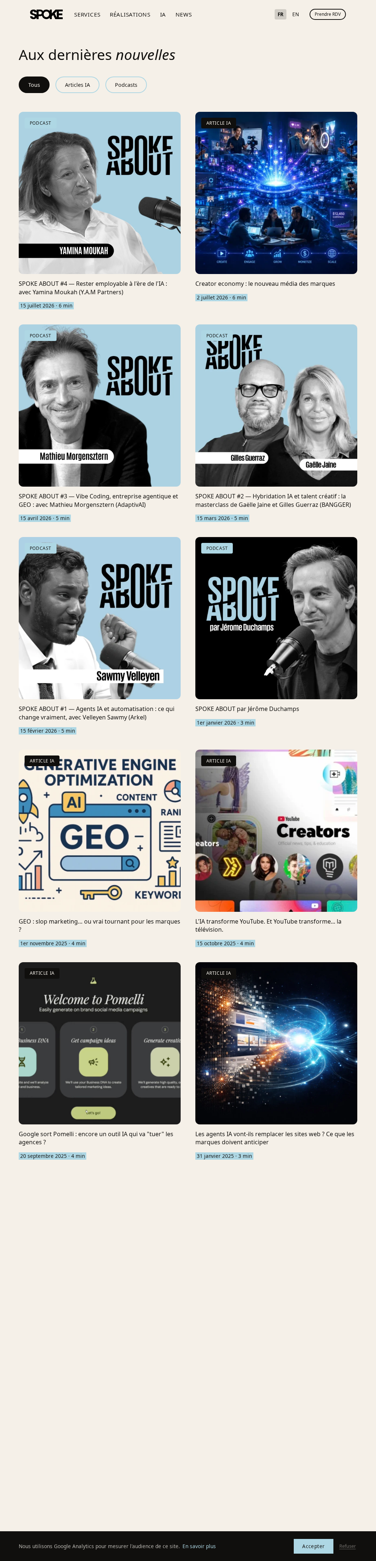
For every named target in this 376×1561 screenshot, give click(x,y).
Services (87, 14)
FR (280, 14)
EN (295, 14)
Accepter (313, 1546)
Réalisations (130, 14)
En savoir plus (199, 1546)
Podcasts (126, 84)
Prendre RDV (328, 14)
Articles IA (77, 84)
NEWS (184, 14)
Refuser (347, 1546)
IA (163, 14)
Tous (34, 84)
